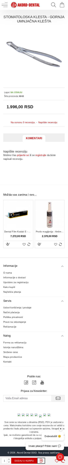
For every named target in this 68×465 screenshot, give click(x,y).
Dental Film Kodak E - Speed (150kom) (18, 231)
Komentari (34, 138)
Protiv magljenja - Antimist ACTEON (50, 231)
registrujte (40, 155)
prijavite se (23, 155)
